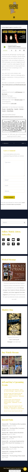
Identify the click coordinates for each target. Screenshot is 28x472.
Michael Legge (18, 100)
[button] (14, 17)
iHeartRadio (10, 111)
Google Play (10, 109)
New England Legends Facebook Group (12, 116)
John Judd (13, 103)
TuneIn (4, 111)
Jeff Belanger (18, 92)
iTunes (4, 109)
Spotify (16, 109)
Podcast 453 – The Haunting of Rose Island (13, 456)
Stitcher (21, 109)
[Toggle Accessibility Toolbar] (25, 469)
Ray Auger (4, 94)
